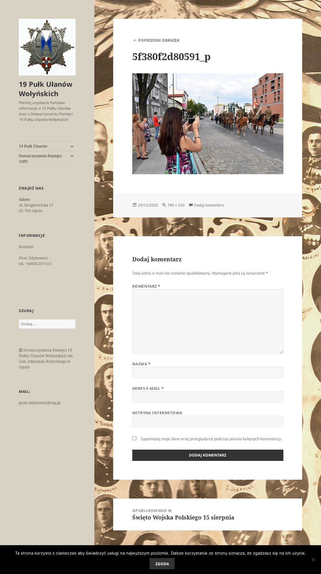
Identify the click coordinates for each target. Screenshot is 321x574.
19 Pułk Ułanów (33, 146)
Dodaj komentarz (209, 205)
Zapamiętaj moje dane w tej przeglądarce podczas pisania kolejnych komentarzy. (211, 438)
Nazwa (141, 364)
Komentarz (146, 286)
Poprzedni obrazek (158, 40)
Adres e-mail (148, 388)
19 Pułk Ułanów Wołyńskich (45, 88)
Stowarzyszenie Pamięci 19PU (40, 158)
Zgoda (162, 563)
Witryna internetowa (157, 412)
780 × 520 (176, 205)
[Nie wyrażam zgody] (313, 559)
